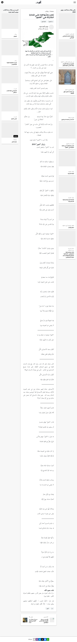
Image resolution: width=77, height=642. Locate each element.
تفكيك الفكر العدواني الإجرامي (68, 37)
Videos (15, 139)
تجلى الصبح (14, 119)
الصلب (69, 171)
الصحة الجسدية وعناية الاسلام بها (68, 200)
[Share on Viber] (37, 639)
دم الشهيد (68, 143)
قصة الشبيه (71, 173)
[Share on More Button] (34, 639)
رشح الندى (14, 142)
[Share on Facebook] (45, 639)
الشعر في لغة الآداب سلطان (12, 91)
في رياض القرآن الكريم (69, 62)
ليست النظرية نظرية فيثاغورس (12, 63)
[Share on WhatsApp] (47, 639)
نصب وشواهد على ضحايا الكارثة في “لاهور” (68, 146)
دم (52, 608)
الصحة (69, 197)
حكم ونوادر (71, 227)
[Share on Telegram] (39, 639)
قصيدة (72, 117)
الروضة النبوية (71, 89)
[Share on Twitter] (42, 639)
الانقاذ (62, 62)
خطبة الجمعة (71, 248)
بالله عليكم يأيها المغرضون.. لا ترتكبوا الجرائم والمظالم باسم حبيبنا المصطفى (68, 254)
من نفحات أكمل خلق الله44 (69, 92)
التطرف (67, 34)
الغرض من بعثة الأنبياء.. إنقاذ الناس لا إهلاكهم (68, 64)
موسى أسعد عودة (13, 12)
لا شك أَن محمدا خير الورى (67, 119)
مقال (73, 171)
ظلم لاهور (44, 21)
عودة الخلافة (71, 250)
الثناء (69, 117)
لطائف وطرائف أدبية (69, 225)
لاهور (48, 608)
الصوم (15, 36)
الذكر (66, 89)
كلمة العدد (72, 34)
